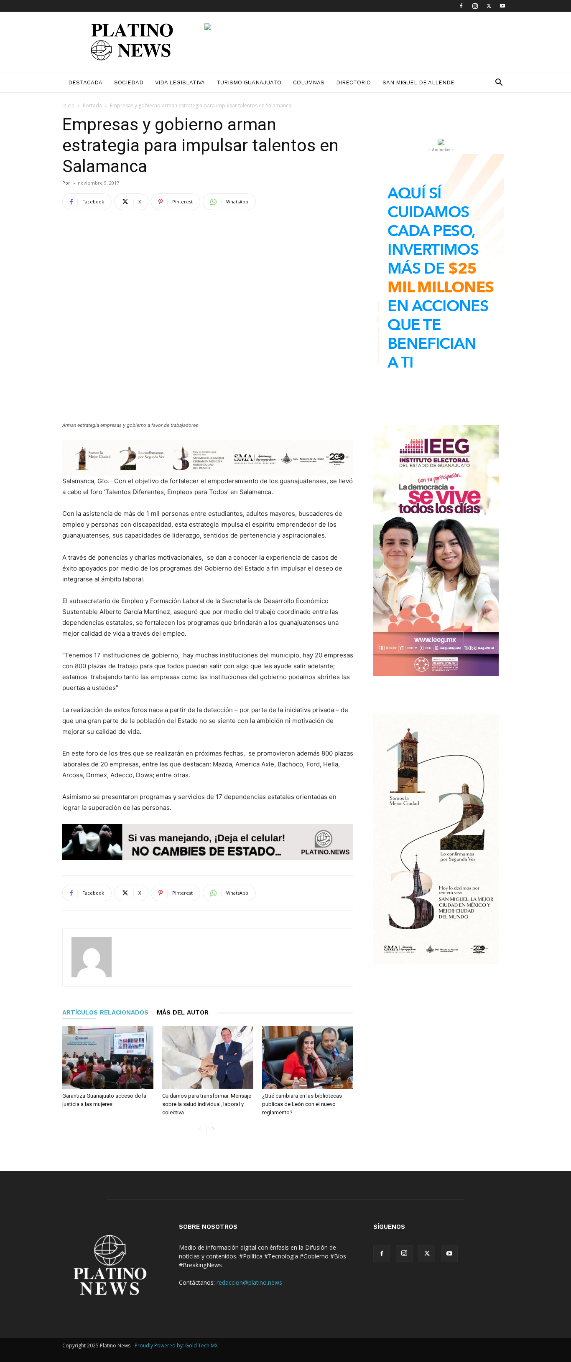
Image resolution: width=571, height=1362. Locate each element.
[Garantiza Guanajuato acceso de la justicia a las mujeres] (107, 1057)
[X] (488, 6)
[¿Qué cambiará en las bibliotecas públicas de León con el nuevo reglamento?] (307, 1057)
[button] (499, 83)
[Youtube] (502, 6)
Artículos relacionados (105, 1012)
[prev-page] (199, 1129)
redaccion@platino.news (249, 1282)
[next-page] (213, 1129)
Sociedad (128, 82)
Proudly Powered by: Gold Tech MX (176, 1345)
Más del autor (183, 1012)
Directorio (353, 82)
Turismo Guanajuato (249, 82)
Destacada (85, 82)
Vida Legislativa (180, 82)
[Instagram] (475, 6)
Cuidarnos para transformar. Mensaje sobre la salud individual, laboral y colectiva (206, 1104)
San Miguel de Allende (418, 82)
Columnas (308, 82)
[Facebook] (461, 6)
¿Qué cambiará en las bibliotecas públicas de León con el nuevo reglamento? (302, 1104)
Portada (92, 105)
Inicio (68, 105)
